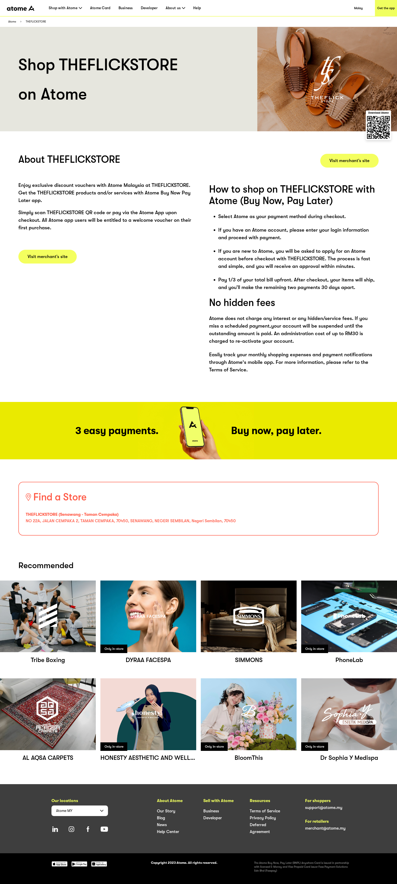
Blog (161, 818)
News (162, 824)
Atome (12, 21)
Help (197, 8)
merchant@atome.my (325, 828)
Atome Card (100, 8)
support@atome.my (323, 807)
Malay (358, 8)
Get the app (386, 8)
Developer (149, 8)
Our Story (166, 811)
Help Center (168, 831)
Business (126, 8)
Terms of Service (265, 811)
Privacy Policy (263, 818)
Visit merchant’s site (48, 256)
